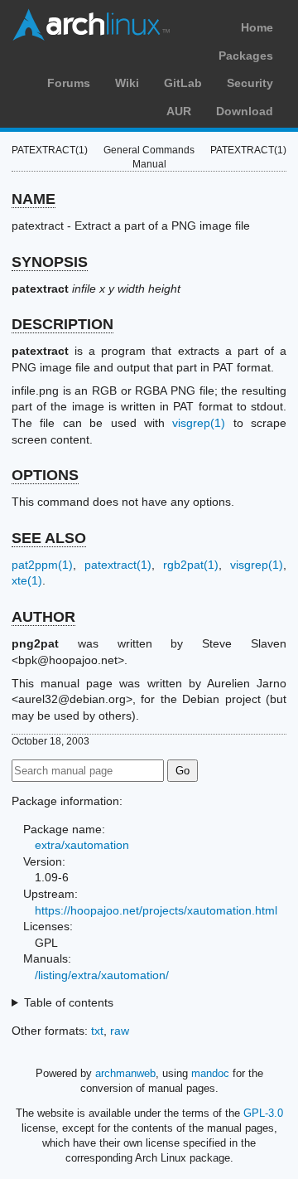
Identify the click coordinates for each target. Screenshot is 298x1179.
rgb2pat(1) (191, 564)
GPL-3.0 (263, 1113)
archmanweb (125, 1073)
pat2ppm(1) (42, 564)
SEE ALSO (49, 538)
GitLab (183, 83)
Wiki (127, 83)
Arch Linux (91, 24)
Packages (246, 55)
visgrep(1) (198, 422)
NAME (33, 199)
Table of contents (68, 1002)
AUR (178, 111)
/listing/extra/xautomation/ (102, 975)
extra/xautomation (82, 845)
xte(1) (27, 580)
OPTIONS (45, 475)
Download (244, 111)
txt (97, 1030)
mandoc (210, 1073)
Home (257, 27)
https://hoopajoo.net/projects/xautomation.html (156, 910)
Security (250, 83)
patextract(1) (117, 564)
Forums (68, 83)
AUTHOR (43, 617)
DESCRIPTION (62, 324)
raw (119, 1030)
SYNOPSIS (50, 262)
